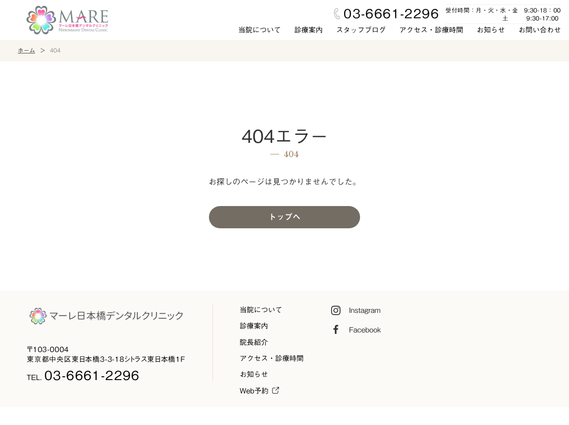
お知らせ (491, 30)
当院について (259, 30)
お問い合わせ (539, 30)
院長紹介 (254, 342)
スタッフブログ (361, 30)
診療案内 (308, 30)
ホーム (26, 50)
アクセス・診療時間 (431, 30)
